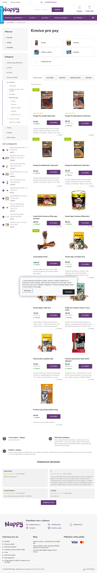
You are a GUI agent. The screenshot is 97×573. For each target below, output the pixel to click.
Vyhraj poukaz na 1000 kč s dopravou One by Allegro (17, 561)
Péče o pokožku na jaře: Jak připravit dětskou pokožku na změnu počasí (46, 546)
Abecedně (88, 78)
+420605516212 (56, 525)
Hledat (58, 10)
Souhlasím (68, 292)
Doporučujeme (37, 78)
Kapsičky (13, 111)
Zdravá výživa (11, 137)
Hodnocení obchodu (48, 461)
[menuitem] (14, 18)
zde (39, 287)
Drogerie (9, 133)
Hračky (9, 128)
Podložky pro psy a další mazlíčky (16, 90)
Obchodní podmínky (10, 547)
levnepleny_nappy (56, 528)
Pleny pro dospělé (12, 77)
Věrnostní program (9, 555)
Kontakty (4, 2)
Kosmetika (12, 94)
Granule (13, 101)
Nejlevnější (50, 78)
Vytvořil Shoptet (90, 569)
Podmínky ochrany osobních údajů (14, 549)
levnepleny (32, 528)
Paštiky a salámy (16, 108)
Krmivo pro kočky (14, 119)
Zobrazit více (48, 503)
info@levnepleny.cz (34, 525)
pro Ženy (9, 72)
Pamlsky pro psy (16, 114)
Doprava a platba (15, 2)
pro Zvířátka (10, 82)
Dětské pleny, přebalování (14, 63)
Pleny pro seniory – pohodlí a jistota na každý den (46, 542)
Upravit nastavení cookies (38, 569)
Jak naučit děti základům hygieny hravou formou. (45, 551)
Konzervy (13, 104)
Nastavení (27, 291)
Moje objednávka (9, 558)
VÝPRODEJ (12, 86)
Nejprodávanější (75, 78)
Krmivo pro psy (13, 98)
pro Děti (9, 68)
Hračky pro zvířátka (14, 122)
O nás (6, 552)
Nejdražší (62, 78)
